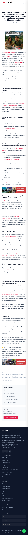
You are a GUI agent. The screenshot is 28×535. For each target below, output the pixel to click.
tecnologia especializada (9, 182)
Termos (10, 532)
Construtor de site (6, 462)
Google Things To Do (11, 402)
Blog (3, 493)
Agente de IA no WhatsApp (12, 399)
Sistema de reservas (7, 457)
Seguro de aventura (7, 472)
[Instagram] (3, 451)
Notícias (4, 495)
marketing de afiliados (9, 52)
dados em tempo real (10, 236)
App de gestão (5, 460)
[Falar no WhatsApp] (24, 531)
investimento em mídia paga (11, 159)
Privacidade (4, 532)
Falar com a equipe (11, 417)
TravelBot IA (5, 467)
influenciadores (19, 62)
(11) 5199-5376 (8, 411)
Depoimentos (5, 491)
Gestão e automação (11, 396)
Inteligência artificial (6, 465)
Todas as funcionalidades (8, 476)
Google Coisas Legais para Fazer (10, 469)
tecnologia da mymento (15, 75)
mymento (5, 200)
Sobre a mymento (6, 488)
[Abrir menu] (24, 2)
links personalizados (9, 128)
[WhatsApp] (6, 451)
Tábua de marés (6, 474)
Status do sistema (6, 500)
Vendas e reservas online (11, 393)
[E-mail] (10, 451)
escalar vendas (9, 56)
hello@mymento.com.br (10, 413)
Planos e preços (6, 486)
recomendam (20, 131)
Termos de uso (5, 509)
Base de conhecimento (7, 498)
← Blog (14, 9)
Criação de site (9, 390)
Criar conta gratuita (6, 483)
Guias (5, 122)
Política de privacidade (7, 507)
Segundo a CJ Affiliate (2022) (10, 294)
